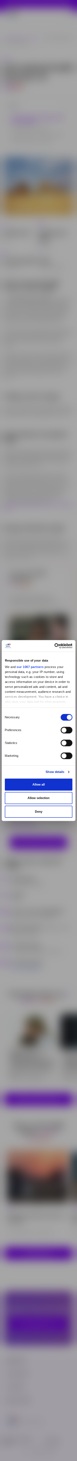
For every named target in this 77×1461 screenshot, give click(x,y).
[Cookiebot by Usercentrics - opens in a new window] (54, 646)
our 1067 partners (30, 667)
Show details (55, 772)
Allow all (38, 784)
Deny (38, 811)
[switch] (66, 730)
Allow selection (38, 798)
